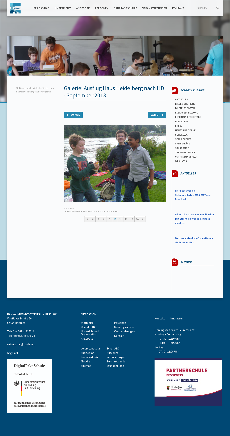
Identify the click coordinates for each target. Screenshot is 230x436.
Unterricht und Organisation (90, 333)
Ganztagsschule (125, 8)
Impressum (177, 318)
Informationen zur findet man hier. (194, 219)
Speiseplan (87, 353)
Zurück (75, 114)
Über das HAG (40, 8)
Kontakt (178, 8)
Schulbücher (183, 139)
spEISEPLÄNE (182, 143)
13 (131, 219)
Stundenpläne (115, 365)
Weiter (155, 114)
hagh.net (12, 353)
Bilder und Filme (185, 103)
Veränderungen (116, 357)
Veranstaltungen (154, 8)
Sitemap (86, 365)
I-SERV (178, 126)
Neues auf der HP (185, 130)
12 (126, 219)
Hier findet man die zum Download (193, 195)
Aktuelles (181, 99)
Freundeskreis (89, 357)
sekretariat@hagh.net (21, 344)
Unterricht (63, 8)
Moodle (85, 361)
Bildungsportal (185, 108)
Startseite (182, 148)
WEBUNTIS (181, 161)
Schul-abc (181, 134)
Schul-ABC (113, 348)
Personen (101, 8)
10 (115, 219)
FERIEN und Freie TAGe (188, 117)
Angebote (83, 8)
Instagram (181, 121)
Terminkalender (185, 152)
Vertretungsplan (186, 156)
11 (120, 219)
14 (137, 219)
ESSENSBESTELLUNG (186, 112)
